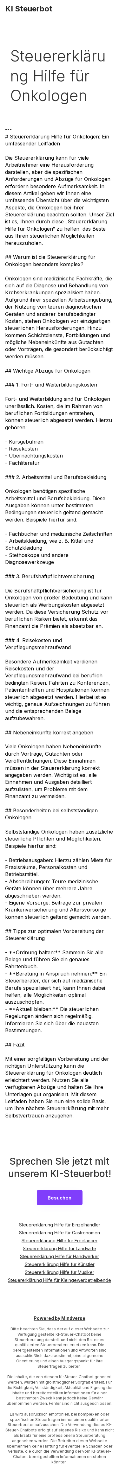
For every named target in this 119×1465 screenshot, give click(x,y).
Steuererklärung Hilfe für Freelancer (59, 1240)
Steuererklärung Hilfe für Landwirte (59, 1248)
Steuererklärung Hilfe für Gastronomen (59, 1232)
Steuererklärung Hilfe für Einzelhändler (59, 1224)
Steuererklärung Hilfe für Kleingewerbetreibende (59, 1280)
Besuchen (59, 1198)
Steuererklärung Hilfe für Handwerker (59, 1256)
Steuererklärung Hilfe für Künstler (60, 1264)
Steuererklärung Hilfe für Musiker (59, 1272)
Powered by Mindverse (59, 1318)
